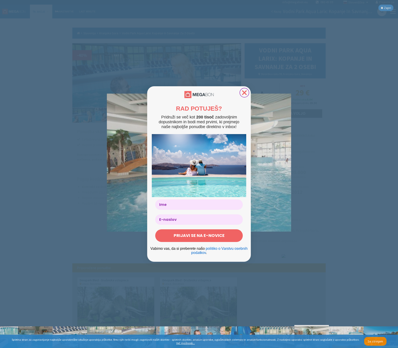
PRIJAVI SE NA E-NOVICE (199, 235)
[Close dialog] (244, 92)
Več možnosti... (185, 343)
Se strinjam (375, 341)
